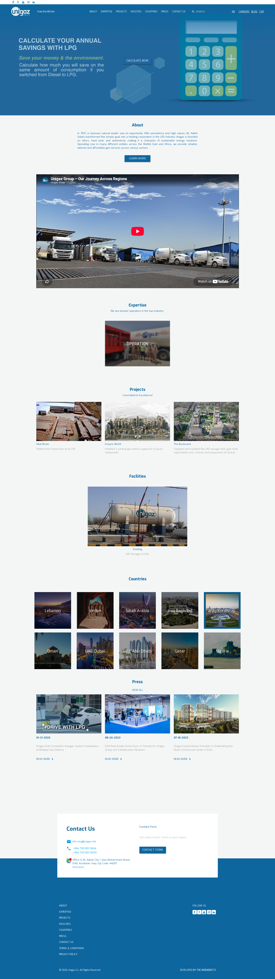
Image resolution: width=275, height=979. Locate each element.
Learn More (137, 158)
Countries (65, 929)
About (63, 905)
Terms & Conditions (71, 948)
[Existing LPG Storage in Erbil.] (137, 516)
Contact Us (66, 942)
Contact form (152, 850)
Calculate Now (138, 60)
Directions (78, 867)
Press (62, 936)
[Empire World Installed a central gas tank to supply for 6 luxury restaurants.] (137, 421)
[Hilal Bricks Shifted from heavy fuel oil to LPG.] (68, 421)
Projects (64, 917)
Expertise (65, 911)
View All (137, 690)
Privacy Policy (68, 954)
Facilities (65, 924)
